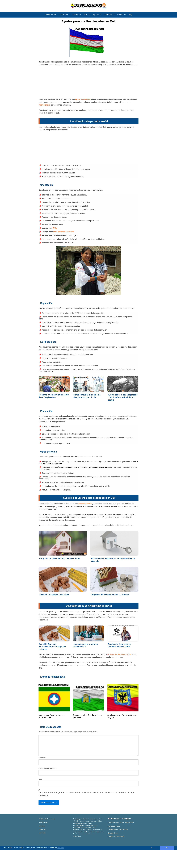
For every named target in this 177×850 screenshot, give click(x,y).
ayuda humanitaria (82, 99)
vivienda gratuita (85, 504)
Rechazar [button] (154, 848)
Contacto (42, 833)
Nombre (42, 757)
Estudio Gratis (113, 833)
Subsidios (108, 14)
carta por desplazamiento (63, 232)
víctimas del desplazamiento (118, 654)
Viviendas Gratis (114, 826)
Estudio (120, 14)
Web (40, 779)
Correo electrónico (48, 768)
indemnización (44, 105)
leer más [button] (60, 848)
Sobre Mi (42, 829)
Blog (130, 14)
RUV (85, 14)
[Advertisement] (88, 83)
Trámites (75, 14)
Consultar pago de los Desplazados (121, 822)
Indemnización (50, 14)
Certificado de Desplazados (118, 829)
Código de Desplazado (116, 836)
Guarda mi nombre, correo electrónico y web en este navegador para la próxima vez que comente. (87, 794)
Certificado (64, 14)
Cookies (42, 826)
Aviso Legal (43, 822)
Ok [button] (167, 848)
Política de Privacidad (47, 819)
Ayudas (96, 14)
